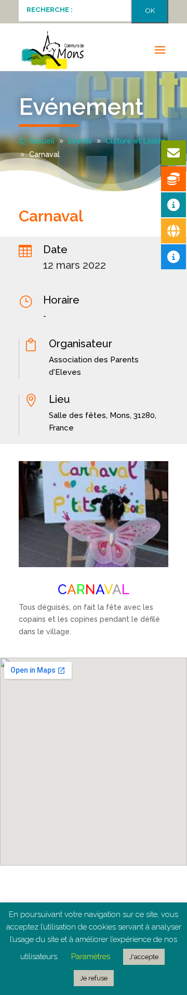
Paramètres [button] (90, 956)
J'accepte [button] (143, 957)
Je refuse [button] (94, 978)
